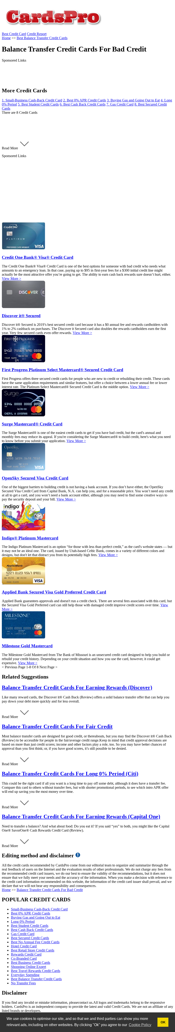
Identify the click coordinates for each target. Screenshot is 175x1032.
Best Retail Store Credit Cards (32, 950)
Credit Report (36, 34)
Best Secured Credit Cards (30, 938)
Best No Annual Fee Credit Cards (35, 942)
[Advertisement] (87, 190)
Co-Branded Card (24, 958)
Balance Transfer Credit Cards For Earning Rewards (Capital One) (81, 816)
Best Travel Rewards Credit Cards (35, 971)
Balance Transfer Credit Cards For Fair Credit (57, 726)
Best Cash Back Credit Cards (32, 930)
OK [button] (163, 1022)
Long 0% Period (23, 921)
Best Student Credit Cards (29, 926)
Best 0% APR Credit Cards (30, 913)
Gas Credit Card (22, 934)
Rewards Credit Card (26, 954)
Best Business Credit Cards (30, 963)
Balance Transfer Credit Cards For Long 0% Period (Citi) (70, 774)
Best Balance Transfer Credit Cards (36, 979)
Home (6, 890)
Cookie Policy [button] (140, 1025)
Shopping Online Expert (28, 967)
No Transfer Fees (23, 983)
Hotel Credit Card (24, 946)
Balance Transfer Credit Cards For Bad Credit (50, 890)
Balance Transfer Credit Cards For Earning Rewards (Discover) (77, 687)
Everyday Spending (25, 975)
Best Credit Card (14, 34)
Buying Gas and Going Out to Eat (35, 917)
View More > (11, 278)
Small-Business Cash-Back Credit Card (39, 909)
